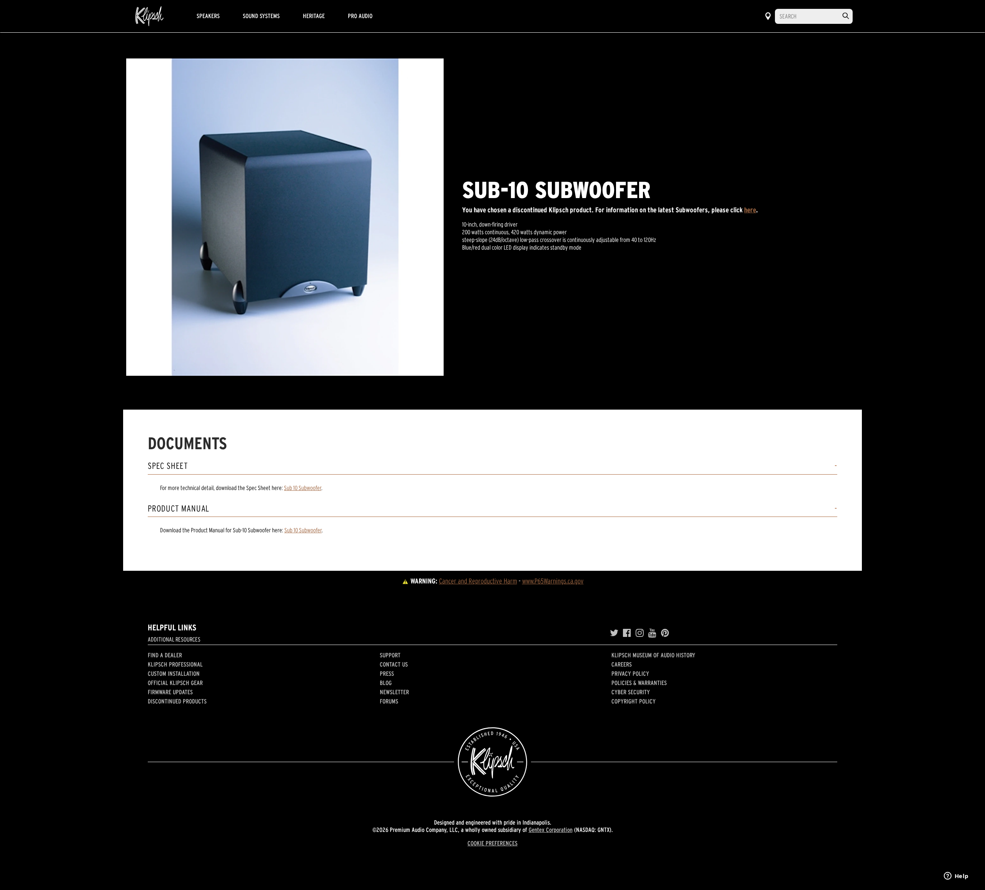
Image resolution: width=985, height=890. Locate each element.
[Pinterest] (665, 633)
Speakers (208, 15)
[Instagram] (640, 633)
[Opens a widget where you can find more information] (956, 876)
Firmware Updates (170, 691)
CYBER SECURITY (630, 691)
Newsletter (394, 691)
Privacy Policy (630, 673)
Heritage (314, 15)
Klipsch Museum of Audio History (653, 655)
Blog (386, 682)
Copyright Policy (633, 701)
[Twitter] (614, 633)
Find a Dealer (165, 655)
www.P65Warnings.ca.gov (553, 581)
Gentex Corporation (551, 829)
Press (387, 673)
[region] (285, 217)
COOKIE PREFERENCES (492, 843)
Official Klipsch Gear (175, 682)
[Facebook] (627, 633)
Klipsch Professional (175, 664)
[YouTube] (652, 633)
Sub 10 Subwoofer (302, 487)
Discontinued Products (177, 701)
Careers (621, 664)
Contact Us (394, 664)
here (750, 210)
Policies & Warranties (639, 682)
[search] (845, 16)
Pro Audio (360, 15)
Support (390, 655)
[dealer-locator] (768, 16)
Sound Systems (261, 15)
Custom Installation (174, 673)
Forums (389, 701)
